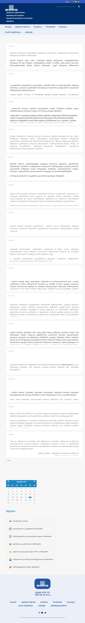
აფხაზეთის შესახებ (28, 602)
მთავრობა (44, 602)
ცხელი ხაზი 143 (42, 592)
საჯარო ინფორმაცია (25, 606)
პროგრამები (50, 27)
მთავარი (8, 27)
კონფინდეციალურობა (58, 606)
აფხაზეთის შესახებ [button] (22, 27)
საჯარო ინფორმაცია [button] (13, 32)
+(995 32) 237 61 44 (42, 595)
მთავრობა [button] (38, 27)
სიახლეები (71, 602)
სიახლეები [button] (62, 27)
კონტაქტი (29, 32)
